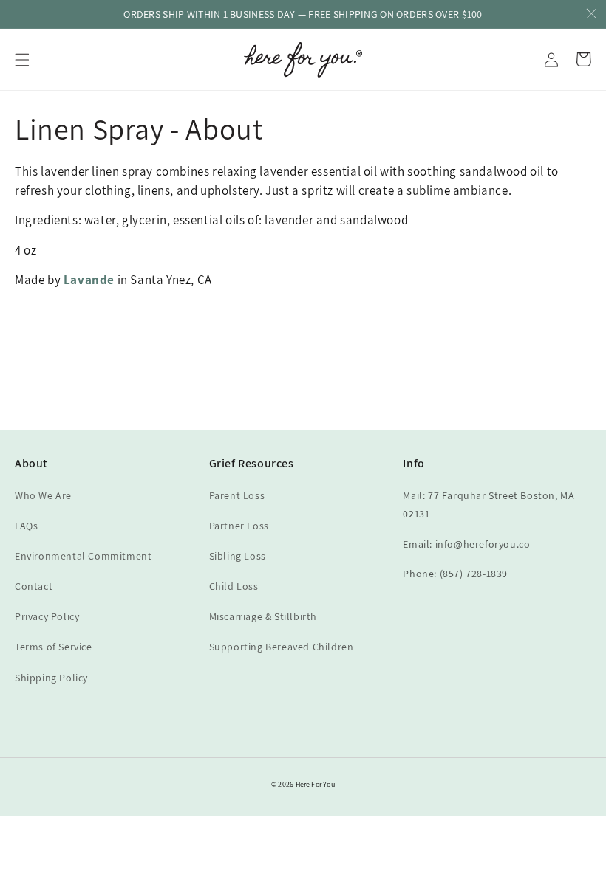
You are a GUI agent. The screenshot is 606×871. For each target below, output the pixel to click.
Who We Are (43, 495)
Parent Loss (237, 495)
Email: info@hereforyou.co (466, 544)
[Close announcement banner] (591, 15)
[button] (22, 60)
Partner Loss (239, 525)
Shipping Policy (51, 677)
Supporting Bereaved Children (281, 646)
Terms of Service (53, 646)
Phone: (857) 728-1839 (455, 573)
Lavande (89, 280)
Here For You (315, 784)
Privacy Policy (47, 616)
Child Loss (234, 586)
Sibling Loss (237, 555)
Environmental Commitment (83, 555)
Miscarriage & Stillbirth (263, 616)
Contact (33, 586)
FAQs (26, 525)
